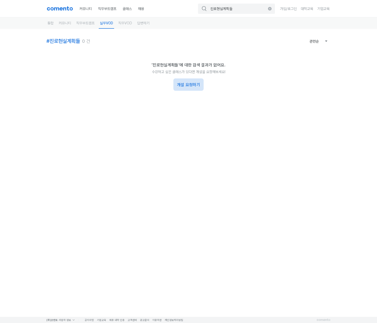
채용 (141, 9)
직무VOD (125, 23)
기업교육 (323, 9)
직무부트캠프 (107, 9)
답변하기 (143, 23)
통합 (50, 23)
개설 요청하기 (188, 84)
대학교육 (307, 9)
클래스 (127, 9)
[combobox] (318, 41)
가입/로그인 (288, 9)
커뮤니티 (86, 9)
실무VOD (106, 23)
